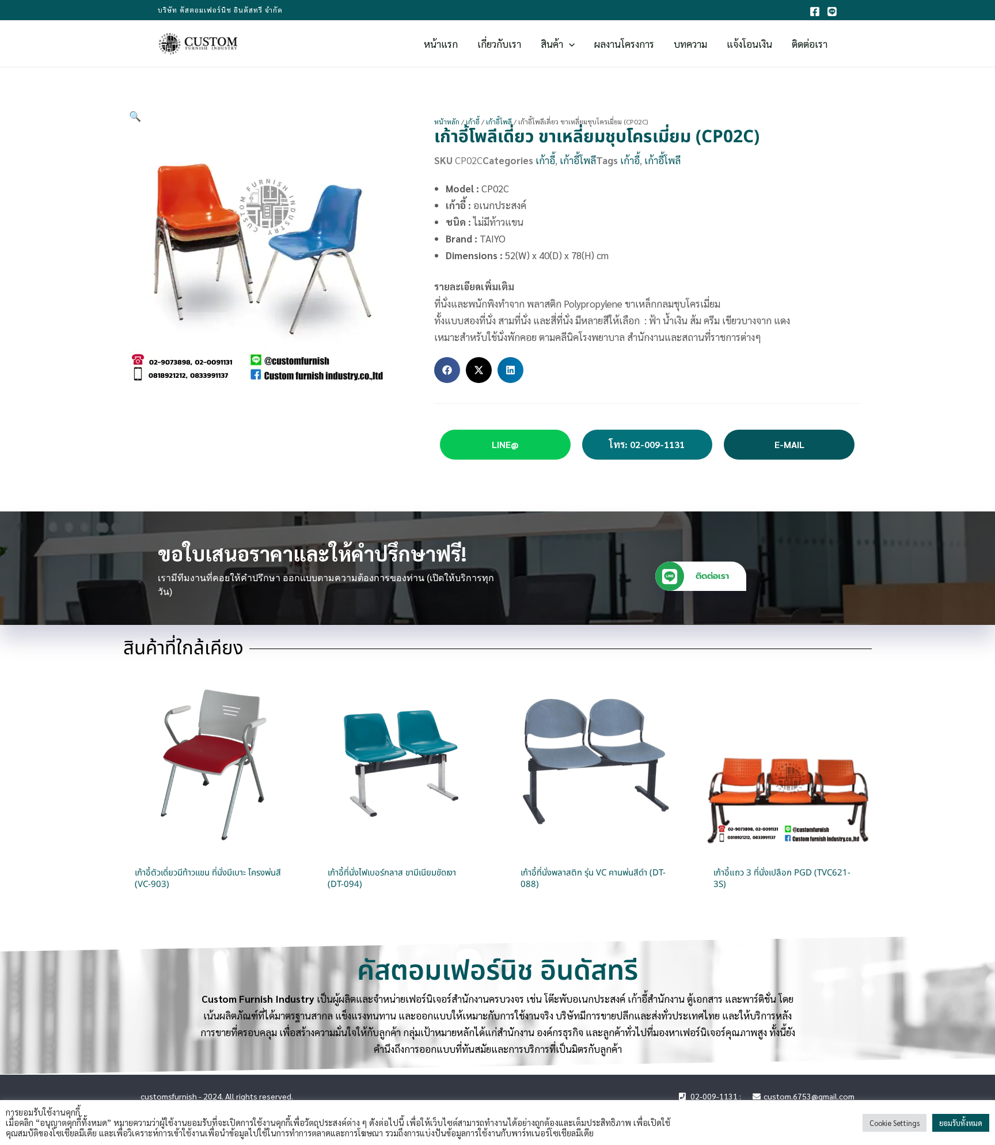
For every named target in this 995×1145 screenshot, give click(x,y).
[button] (569, 44)
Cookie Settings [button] (894, 1123)
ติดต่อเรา (712, 576)
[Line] (832, 11)
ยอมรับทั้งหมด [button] (960, 1123)
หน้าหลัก (446, 121)
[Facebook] (815, 11)
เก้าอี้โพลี (499, 121)
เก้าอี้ (473, 121)
